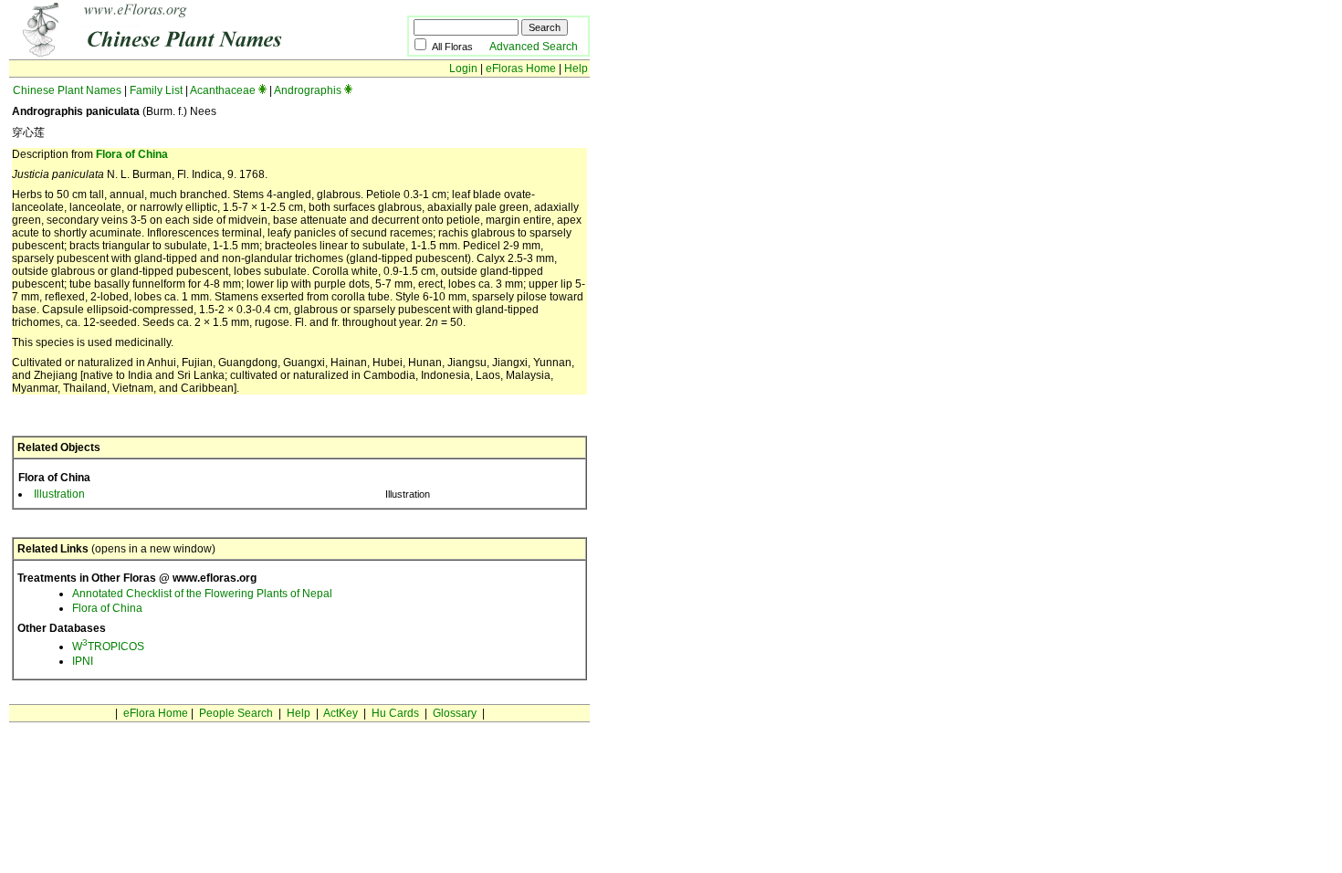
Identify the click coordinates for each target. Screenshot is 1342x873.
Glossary (455, 713)
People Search (236, 713)
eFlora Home (155, 713)
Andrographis (307, 90)
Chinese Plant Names (67, 90)
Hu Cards (395, 713)
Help (576, 68)
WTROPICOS (108, 646)
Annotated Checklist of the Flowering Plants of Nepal (202, 593)
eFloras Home (521, 68)
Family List (156, 90)
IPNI (82, 661)
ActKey (340, 713)
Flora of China (132, 154)
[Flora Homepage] (180, 53)
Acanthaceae (223, 90)
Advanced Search (533, 46)
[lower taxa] (262, 90)
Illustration (59, 494)
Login (463, 68)
